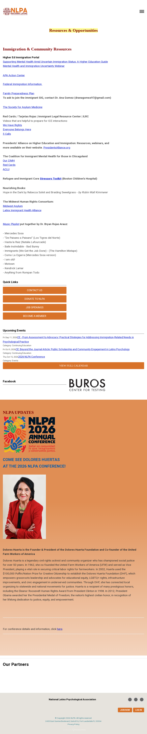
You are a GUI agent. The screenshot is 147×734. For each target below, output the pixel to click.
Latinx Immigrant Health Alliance (22, 210)
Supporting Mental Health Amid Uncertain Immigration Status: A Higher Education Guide (55, 61)
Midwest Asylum (13, 206)
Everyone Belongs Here (17, 129)
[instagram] (141, 699)
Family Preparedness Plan (18, 93)
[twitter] (129, 699)
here (59, 629)
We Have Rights (12, 125)
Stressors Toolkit (50, 178)
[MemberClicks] (15, 11)
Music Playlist (11, 224)
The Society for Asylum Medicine (22, 107)
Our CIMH (9, 160)
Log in (138, 710)
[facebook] (135, 699)
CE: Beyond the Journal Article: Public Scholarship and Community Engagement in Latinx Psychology (73, 349)
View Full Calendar (73, 365)
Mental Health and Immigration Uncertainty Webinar (34, 66)
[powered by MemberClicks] (73, 730)
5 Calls (7, 134)
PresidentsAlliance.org (56, 147)
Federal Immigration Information (22, 84)
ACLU (6, 169)
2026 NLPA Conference (31, 356)
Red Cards (9, 165)
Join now (125, 710)
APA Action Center (14, 75)
